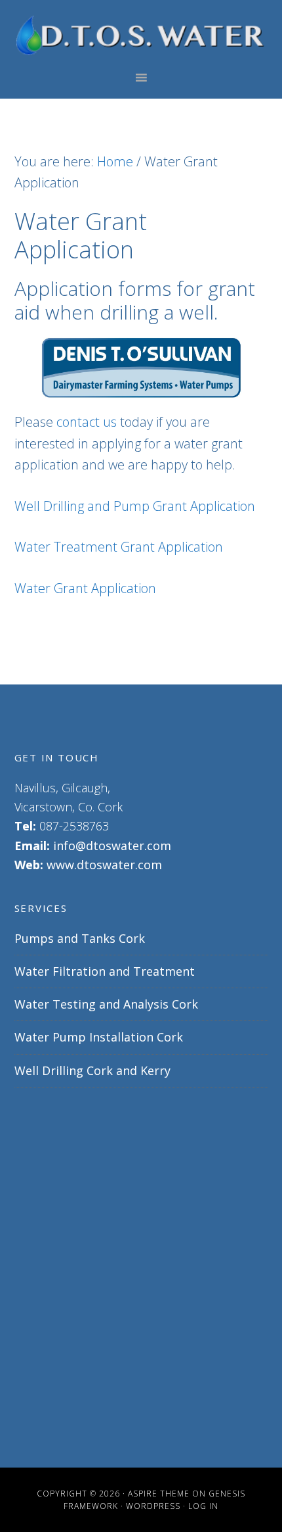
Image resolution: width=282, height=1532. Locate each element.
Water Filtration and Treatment (104, 971)
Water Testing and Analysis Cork (106, 1004)
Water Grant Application (85, 588)
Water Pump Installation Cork (98, 1037)
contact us (86, 422)
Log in (203, 1506)
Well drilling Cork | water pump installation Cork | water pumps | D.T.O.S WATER (141, 35)
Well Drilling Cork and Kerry (92, 1070)
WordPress (153, 1506)
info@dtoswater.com (112, 845)
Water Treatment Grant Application (118, 547)
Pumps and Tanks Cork (79, 938)
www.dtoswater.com (104, 865)
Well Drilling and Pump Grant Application (134, 506)
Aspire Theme (159, 1493)
